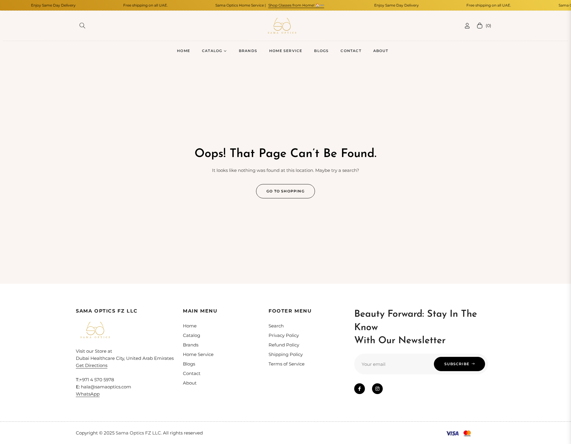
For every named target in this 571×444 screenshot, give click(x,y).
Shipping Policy (286, 354)
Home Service (198, 354)
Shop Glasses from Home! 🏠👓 (290, 5)
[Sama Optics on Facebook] (359, 388)
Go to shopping (285, 191)
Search (276, 326)
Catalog (191, 335)
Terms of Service (287, 364)
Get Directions (91, 365)
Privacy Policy (284, 335)
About (190, 383)
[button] (82, 25)
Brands (190, 345)
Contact (191, 373)
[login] (467, 25)
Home (190, 326)
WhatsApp (88, 394)
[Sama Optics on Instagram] (377, 388)
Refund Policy (284, 345)
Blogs (189, 364)
